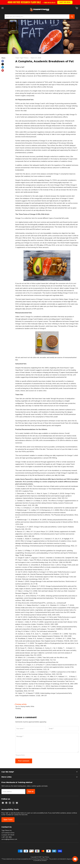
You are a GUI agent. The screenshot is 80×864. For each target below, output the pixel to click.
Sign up (30, 791)
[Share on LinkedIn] (2, 67)
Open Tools (8, 820)
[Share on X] (2, 64)
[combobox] (37, 16)
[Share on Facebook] (2, 61)
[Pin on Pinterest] (2, 70)
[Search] (72, 16)
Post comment (23, 761)
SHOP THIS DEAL (65, 2)
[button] (75, 859)
